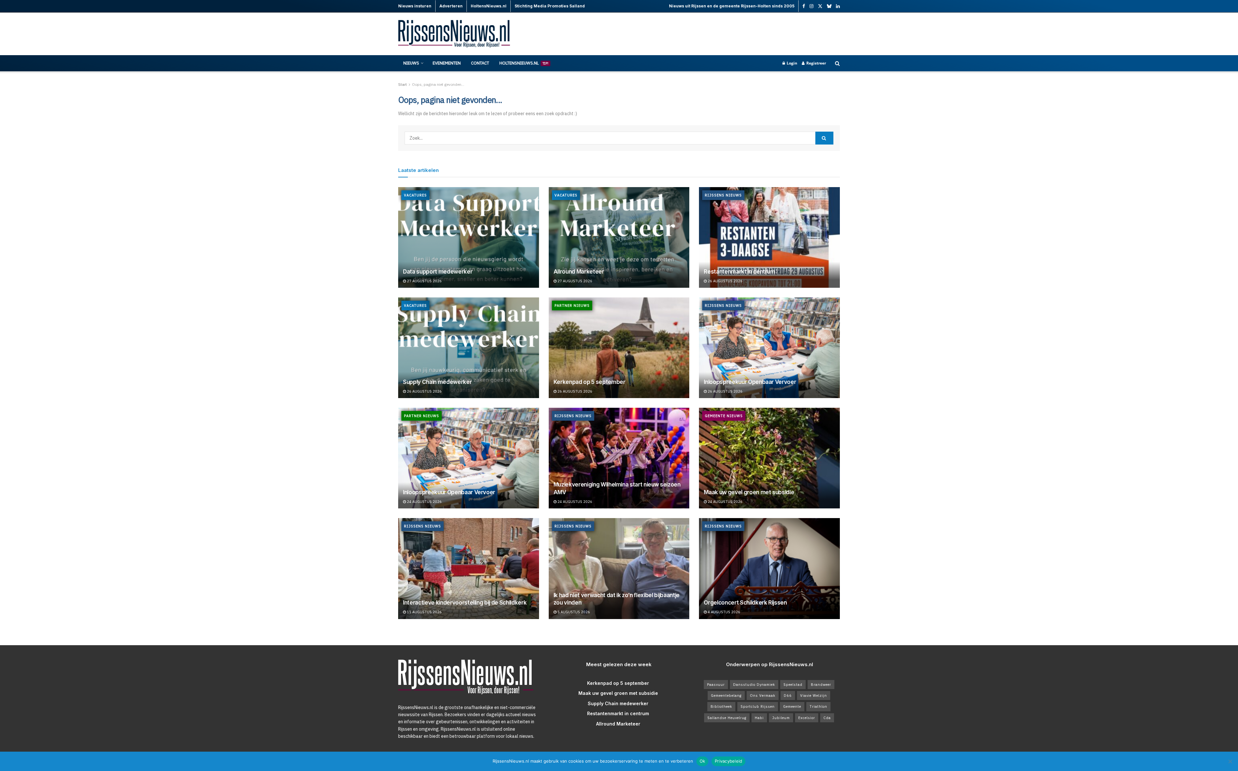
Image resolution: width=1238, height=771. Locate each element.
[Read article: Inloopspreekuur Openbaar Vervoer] (769, 347)
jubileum (781, 718)
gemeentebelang (726, 695)
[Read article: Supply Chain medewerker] (468, 347)
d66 (788, 695)
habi (759, 718)
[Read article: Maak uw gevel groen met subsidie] (769, 458)
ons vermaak (762, 695)
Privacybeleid (728, 761)
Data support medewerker (437, 271)
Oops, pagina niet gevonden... (438, 84)
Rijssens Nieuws (723, 195)
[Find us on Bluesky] (829, 6)
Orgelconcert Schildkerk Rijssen (745, 602)
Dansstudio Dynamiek (754, 684)
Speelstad (792, 684)
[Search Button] (837, 63)
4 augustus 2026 (723, 612)
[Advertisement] (722, 33)
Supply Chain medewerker (437, 382)
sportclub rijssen (758, 706)
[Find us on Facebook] (803, 6)
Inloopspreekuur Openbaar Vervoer (750, 382)
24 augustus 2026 (424, 501)
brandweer (821, 684)
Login (791, 63)
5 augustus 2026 (573, 612)
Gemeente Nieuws (724, 416)
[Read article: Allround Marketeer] (619, 237)
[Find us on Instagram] (811, 6)
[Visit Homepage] (454, 34)
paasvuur (716, 684)
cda (827, 718)
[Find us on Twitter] (820, 6)
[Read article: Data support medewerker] (468, 237)
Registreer (815, 63)
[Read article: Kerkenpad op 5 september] (619, 347)
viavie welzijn (813, 695)
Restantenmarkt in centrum (739, 271)
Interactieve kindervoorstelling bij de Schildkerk (464, 602)
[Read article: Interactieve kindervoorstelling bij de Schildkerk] (468, 568)
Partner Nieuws (572, 305)
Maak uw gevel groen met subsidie (749, 492)
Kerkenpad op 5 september (589, 382)
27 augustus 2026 (424, 281)
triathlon (818, 706)
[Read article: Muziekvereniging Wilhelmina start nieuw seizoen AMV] (619, 458)
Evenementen (447, 63)
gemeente (792, 706)
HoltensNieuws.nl (523, 63)
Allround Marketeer (579, 271)
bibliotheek (721, 706)
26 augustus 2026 (724, 281)
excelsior (806, 718)
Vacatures (415, 195)
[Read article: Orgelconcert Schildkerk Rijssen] (769, 568)
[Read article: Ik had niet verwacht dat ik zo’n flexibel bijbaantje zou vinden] (619, 568)
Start (402, 84)
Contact (480, 63)
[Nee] (1230, 761)
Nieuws (411, 63)
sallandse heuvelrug (726, 718)
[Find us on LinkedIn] (838, 6)
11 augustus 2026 (424, 612)
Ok (702, 761)
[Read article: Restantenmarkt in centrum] (769, 237)
